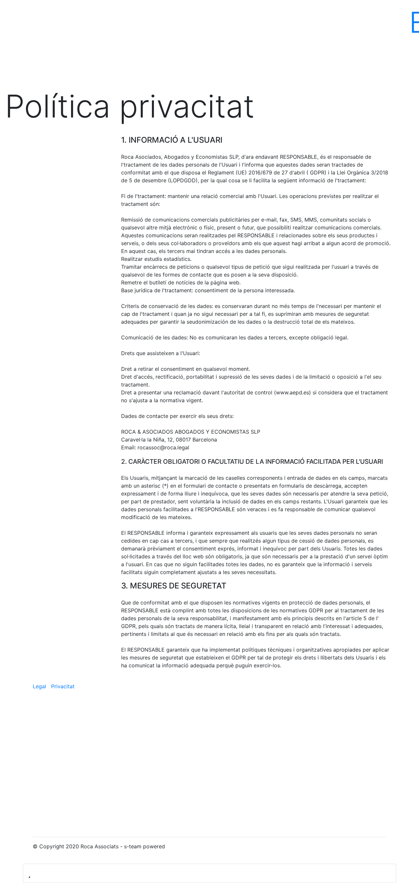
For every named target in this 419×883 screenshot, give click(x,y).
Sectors (324, 22)
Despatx (68, 22)
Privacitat (63, 686)
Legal (40, 686)
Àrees (196, 22)
